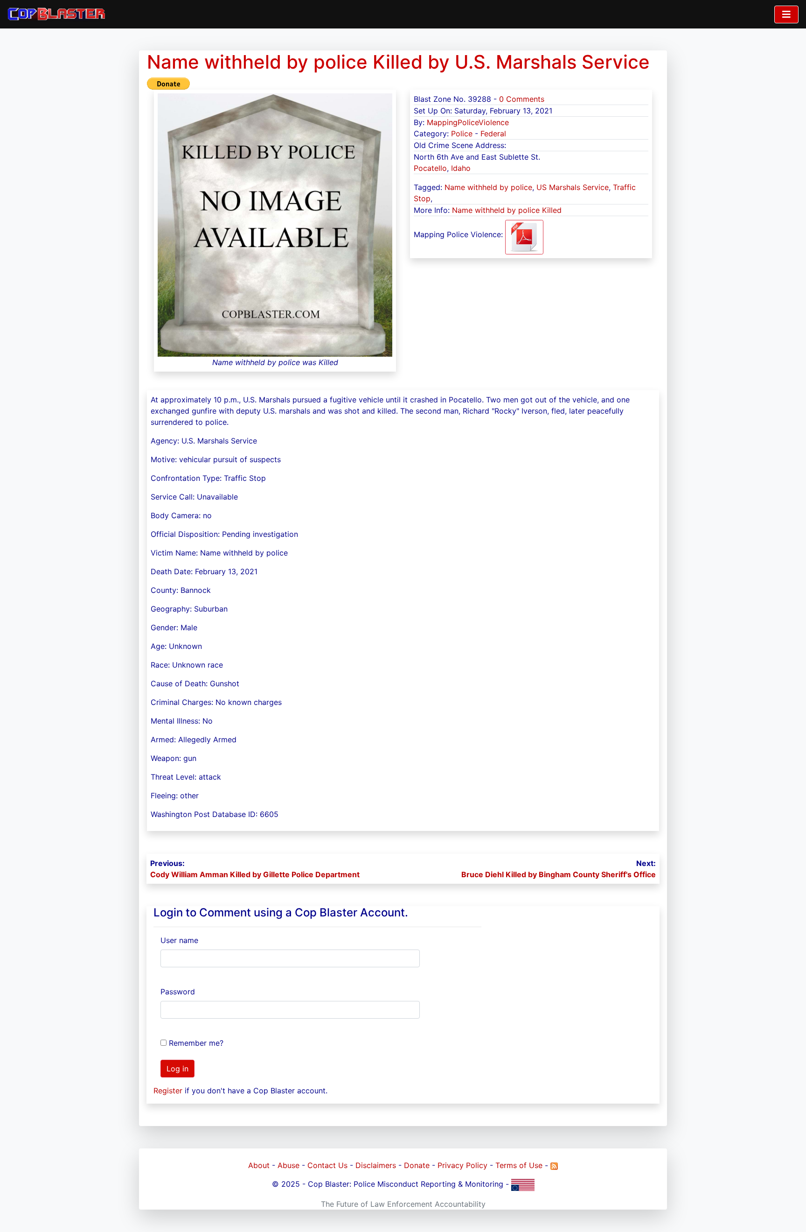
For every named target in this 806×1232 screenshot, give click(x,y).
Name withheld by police (488, 187)
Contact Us (327, 1165)
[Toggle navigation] (786, 14)
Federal (493, 133)
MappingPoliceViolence (468, 122)
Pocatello (430, 168)
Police (461, 133)
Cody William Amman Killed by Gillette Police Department (255, 874)
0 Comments (521, 99)
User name (179, 940)
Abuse (288, 1165)
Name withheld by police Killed (507, 210)
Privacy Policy (462, 1165)
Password (177, 991)
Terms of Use (518, 1165)
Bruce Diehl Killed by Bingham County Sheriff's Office (558, 874)
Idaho (461, 168)
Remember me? (196, 1043)
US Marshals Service (572, 187)
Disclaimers (375, 1165)
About (259, 1165)
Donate (417, 1165)
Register (167, 1090)
